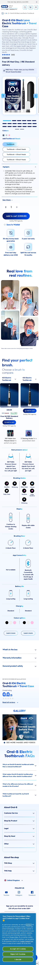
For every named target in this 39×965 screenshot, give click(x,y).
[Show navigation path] (6, 13)
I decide (18, 959)
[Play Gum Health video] (29, 331)
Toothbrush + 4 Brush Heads (16, 149)
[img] (6, 622)
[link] (30, 7)
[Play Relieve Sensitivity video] (10, 325)
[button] (3, 96)
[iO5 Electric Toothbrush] (30, 395)
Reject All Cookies (18, 954)
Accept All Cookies (18, 949)
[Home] (3, 13)
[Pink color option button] (9, 135)
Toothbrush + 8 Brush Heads (16, 160)
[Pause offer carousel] (36, 2)
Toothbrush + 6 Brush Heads (16, 154)
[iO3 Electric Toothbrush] (9, 395)
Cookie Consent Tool (26, 941)
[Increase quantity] (17, 207)
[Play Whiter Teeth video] (29, 301)
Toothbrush (10, 144)
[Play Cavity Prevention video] (10, 294)
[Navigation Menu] (36, 7)
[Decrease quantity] (6, 207)
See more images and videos (20, 742)
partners (28, 924)
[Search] (25, 7)
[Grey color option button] (6, 135)
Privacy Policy (14, 937)
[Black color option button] (3, 135)
